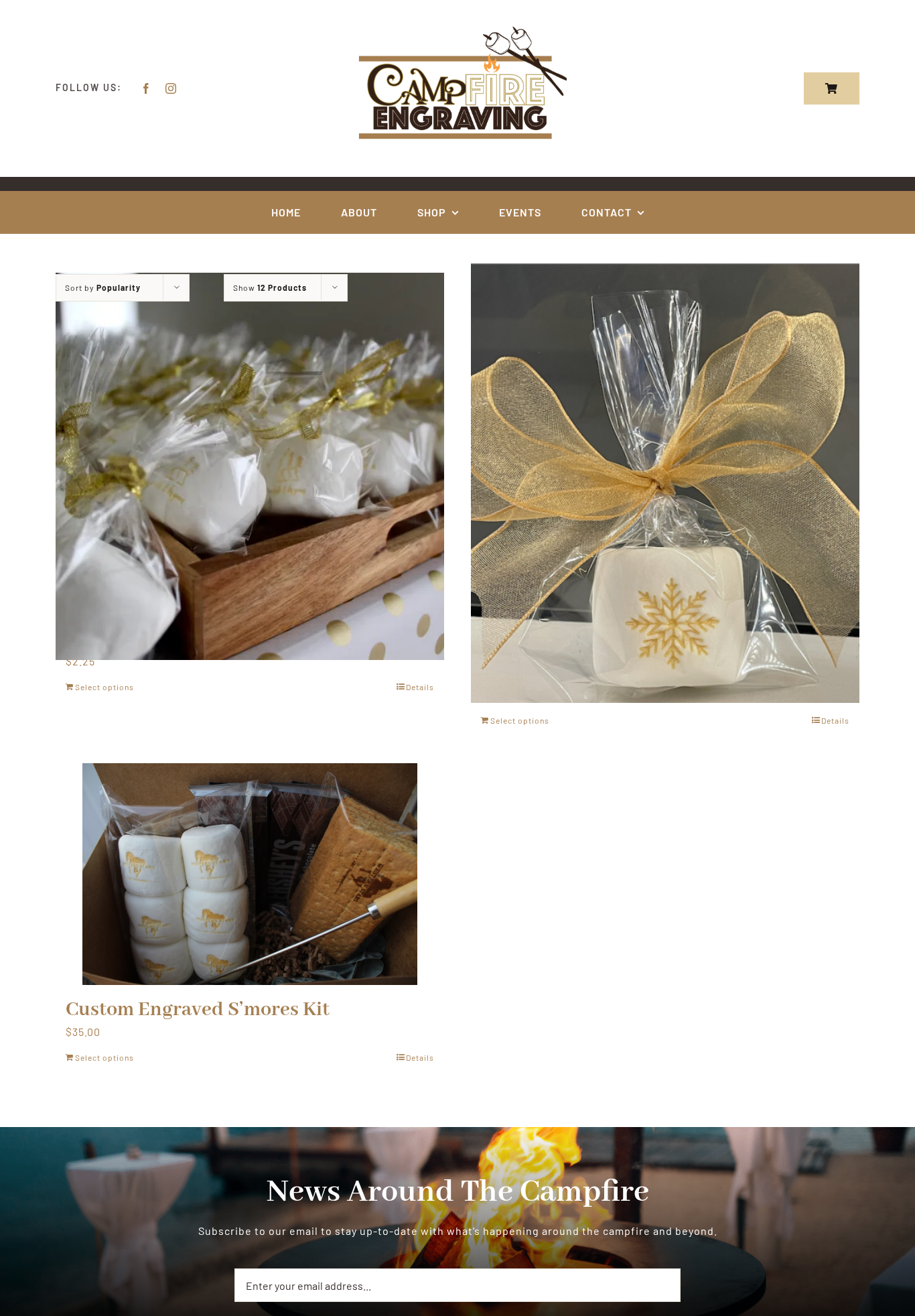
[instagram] (171, 88)
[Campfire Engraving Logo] (457, 28)
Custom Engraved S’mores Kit (198, 1010)
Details (420, 687)
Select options (104, 687)
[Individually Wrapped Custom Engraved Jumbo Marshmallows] (250, 467)
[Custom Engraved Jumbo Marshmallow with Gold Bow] (665, 483)
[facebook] (146, 88)
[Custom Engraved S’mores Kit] (250, 874)
